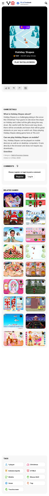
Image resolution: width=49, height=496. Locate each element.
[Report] (19, 88)
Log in (30, 177)
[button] (8, 151)
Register (20, 177)
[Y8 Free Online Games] (11, 3)
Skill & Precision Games (19, 155)
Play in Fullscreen (25, 62)
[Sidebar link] (3, 3)
